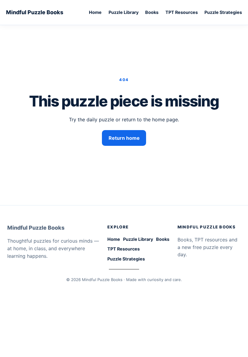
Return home (124, 138)
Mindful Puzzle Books (34, 12)
